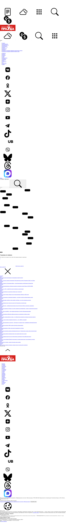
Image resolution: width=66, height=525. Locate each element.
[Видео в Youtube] (33, 118)
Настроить (11, 513)
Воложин (3, 374)
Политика (4, 55)
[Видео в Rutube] (33, 142)
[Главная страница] (7, 31)
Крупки (3, 383)
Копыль (3, 375)
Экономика (4, 59)
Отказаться (7, 513)
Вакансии (4, 49)
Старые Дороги (5, 380)
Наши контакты (5, 46)
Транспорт (4, 58)
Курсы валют (4, 48)
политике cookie (36, 512)
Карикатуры (4, 63)
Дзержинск (4, 377)
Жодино (3, 376)
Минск (3, 378)
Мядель (3, 368)
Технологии (4, 61)
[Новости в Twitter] (33, 94)
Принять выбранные (3, 517)
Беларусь (3, 54)
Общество (4, 53)
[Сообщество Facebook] (33, 78)
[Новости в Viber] (33, 150)
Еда (2, 62)
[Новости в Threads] (33, 166)
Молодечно (4, 366)
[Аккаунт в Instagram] (33, 110)
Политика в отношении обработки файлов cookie (10, 51)
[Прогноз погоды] (23, 15)
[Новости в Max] (33, 174)
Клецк (3, 381)
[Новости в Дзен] (33, 102)
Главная (3, 43)
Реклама (3, 47)
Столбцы (3, 365)
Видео (3, 60)
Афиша (3, 64)
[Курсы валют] (7, 23)
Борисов (3, 363)
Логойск (3, 367)
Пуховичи (4, 382)
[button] (8, 15)
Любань (3, 371)
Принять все (2, 513)
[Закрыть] (0, 41)
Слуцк (3, 372)
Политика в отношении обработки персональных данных (12, 50)
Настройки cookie (33, 501)
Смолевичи (4, 369)
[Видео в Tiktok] (33, 134)
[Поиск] (18, 184)
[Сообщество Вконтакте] (33, 70)
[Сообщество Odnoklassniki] (33, 86)
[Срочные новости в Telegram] (33, 126)
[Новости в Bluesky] (33, 158)
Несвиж (3, 379)
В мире (3, 56)
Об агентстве (4, 45)
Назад (9, 517)
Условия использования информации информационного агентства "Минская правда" (15, 501)
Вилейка (3, 364)
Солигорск (4, 370)
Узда (3, 384)
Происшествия (4, 57)
